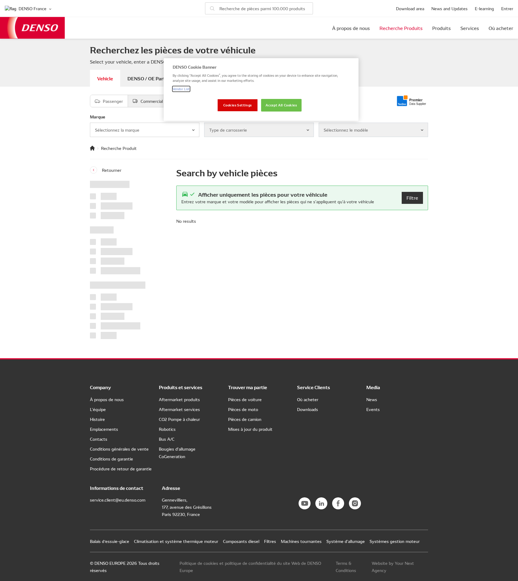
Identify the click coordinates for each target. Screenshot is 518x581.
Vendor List (181, 88)
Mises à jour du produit (250, 429)
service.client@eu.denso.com (117, 500)
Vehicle (105, 78)
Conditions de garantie (111, 459)
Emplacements (104, 429)
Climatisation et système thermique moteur (176, 541)
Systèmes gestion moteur (395, 541)
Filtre (412, 197)
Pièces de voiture (245, 399)
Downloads (307, 409)
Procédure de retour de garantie (121, 469)
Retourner (111, 170)
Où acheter (501, 28)
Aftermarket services (179, 409)
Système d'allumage (345, 541)
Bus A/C (166, 439)
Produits (441, 28)
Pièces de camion (244, 419)
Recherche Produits (401, 28)
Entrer (507, 8)
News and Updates (449, 8)
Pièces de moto (243, 409)
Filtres (270, 541)
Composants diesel (241, 541)
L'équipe (98, 409)
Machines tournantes (301, 541)
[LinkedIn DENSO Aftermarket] (321, 503)
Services (469, 28)
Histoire (97, 419)
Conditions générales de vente (119, 449)
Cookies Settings (237, 105)
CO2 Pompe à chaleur (179, 419)
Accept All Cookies (281, 105)
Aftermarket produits (179, 399)
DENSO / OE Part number (155, 78)
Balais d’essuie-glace (109, 541)
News (371, 399)
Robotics (167, 429)
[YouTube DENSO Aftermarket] (305, 503)
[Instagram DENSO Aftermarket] (355, 503)
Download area (410, 8)
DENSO (32, 28)
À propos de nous (351, 28)
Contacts (98, 439)
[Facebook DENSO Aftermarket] (338, 503)
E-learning (484, 8)
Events (373, 409)
